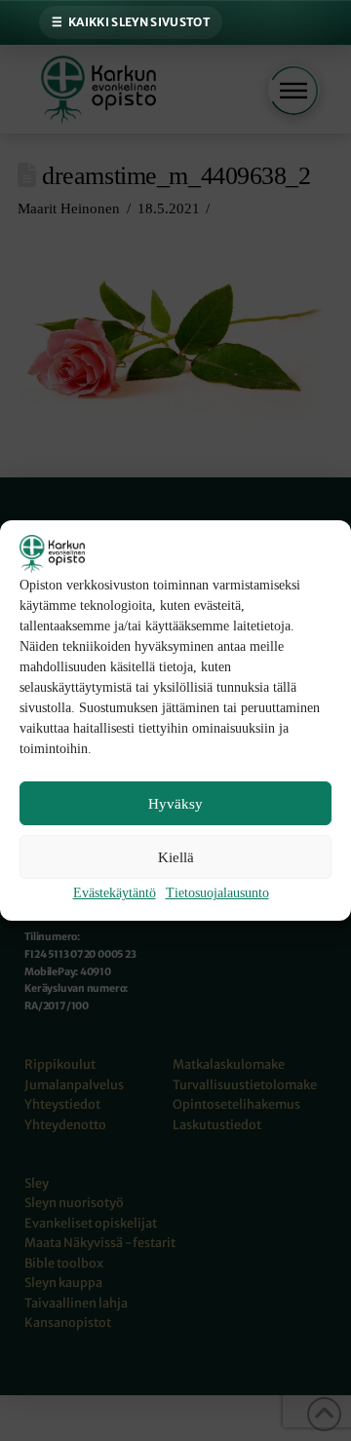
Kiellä (176, 857)
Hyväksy (175, 804)
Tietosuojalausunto (217, 893)
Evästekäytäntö (114, 893)
